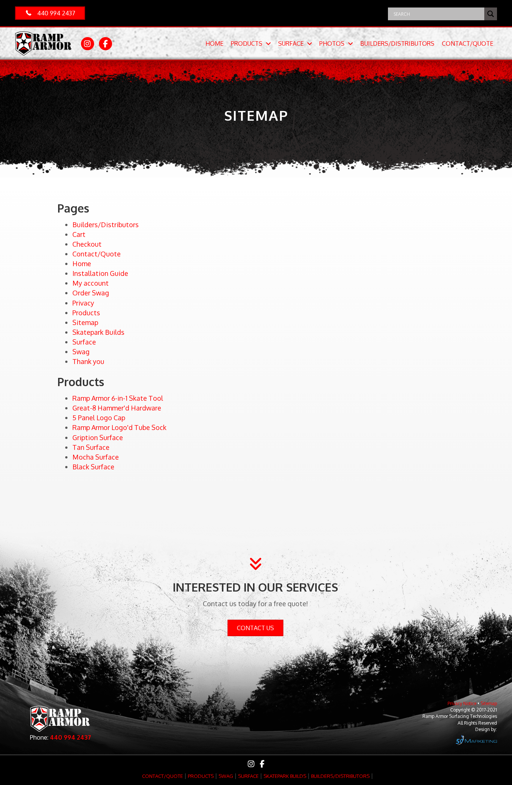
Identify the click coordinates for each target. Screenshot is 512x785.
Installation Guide (100, 273)
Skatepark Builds (98, 332)
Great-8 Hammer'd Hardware (116, 408)
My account (90, 283)
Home (81, 263)
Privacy (83, 303)
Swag (81, 352)
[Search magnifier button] (490, 13)
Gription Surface (97, 437)
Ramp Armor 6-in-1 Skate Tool (117, 398)
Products (86, 313)
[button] (50, 13)
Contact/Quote (96, 254)
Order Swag (90, 293)
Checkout (87, 244)
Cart (78, 234)
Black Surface (93, 467)
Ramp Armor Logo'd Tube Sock (119, 427)
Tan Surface (90, 447)
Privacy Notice (462, 703)
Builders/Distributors (105, 224)
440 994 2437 (70, 737)
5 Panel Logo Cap (98, 417)
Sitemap (85, 322)
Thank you (88, 361)
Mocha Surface (95, 457)
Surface (84, 342)
